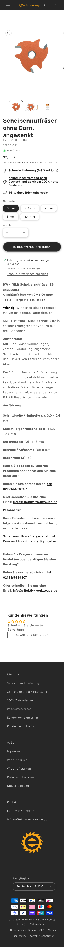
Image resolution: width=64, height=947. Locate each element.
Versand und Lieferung (23, 683)
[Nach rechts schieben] (60, 108)
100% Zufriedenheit (21, 700)
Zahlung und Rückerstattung (27, 691)
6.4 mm (29, 216)
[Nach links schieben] (4, 108)
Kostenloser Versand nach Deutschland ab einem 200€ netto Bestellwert (34, 181)
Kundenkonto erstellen (23, 717)
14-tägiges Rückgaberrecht (29, 192)
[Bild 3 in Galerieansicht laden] (48, 107)
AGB (41, 930)
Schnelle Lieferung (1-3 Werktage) (33, 170)
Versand (21, 162)
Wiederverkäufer (19, 709)
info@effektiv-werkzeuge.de (35, 502)
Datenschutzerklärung (22, 777)
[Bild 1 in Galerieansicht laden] (16, 107)
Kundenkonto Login (20, 726)
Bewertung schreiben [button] (32, 634)
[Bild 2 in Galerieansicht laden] (32, 107)
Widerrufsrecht (18, 760)
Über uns (13, 674)
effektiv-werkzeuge (29, 919)
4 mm (49, 208)
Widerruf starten (19, 768)
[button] (8, 5)
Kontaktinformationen (42, 936)
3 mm (11, 208)
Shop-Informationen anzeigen (27, 274)
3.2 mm (30, 208)
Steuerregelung (18, 785)
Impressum (14, 751)
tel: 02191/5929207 (20, 811)
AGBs (10, 742)
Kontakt (12, 802)
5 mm (11, 216)
